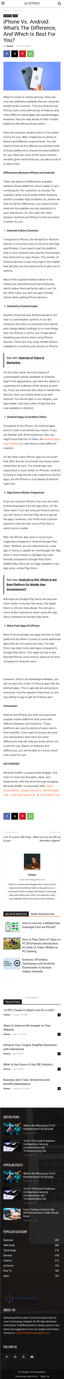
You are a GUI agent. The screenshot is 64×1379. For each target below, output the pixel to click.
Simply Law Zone (30, 790)
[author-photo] (32, 869)
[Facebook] (6, 53)
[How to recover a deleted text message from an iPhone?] (11, 927)
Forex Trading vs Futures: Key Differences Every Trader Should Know (40, 1213)
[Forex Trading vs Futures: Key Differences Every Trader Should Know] (12, 1214)
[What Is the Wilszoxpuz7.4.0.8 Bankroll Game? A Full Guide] (12, 1129)
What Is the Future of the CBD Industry (28, 1064)
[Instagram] (15, 1357)
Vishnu (9, 46)
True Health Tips (49, 794)
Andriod (17, 10)
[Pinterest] (22, 53)
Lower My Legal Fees (22, 794)
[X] (14, 53)
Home (6, 10)
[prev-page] (5, 980)
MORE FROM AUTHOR (43, 914)
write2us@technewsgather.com (33, 1333)
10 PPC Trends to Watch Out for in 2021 (29, 1010)
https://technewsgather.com (32, 879)
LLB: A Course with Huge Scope (17, 839)
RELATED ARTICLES (16, 914)
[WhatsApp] (30, 53)
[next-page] (11, 980)
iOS (15, 16)
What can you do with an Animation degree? (47, 839)
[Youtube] (32, 1357)
